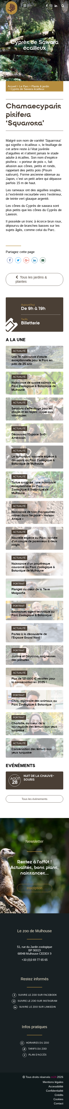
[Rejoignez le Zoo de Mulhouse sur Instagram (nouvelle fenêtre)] (51, 5)
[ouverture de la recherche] (61, 6)
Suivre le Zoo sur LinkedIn (37, 1007)
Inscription (34, 888)
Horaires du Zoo (37, 1042)
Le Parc (24, 86)
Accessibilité (55, 1086)
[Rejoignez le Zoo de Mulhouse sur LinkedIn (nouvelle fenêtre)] (56, 5)
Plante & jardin (40, 86)
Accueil (12, 86)
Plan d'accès (38, 1054)
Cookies (58, 1099)
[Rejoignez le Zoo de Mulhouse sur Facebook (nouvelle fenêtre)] (47, 5)
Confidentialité (54, 1090)
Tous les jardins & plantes (31, 279)
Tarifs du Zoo (37, 1048)
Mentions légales (53, 1082)
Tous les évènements (34, 798)
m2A (53, 1077)
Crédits (59, 1094)
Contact (58, 1103)
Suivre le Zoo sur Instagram (37, 1001)
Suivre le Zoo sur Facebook (37, 995)
